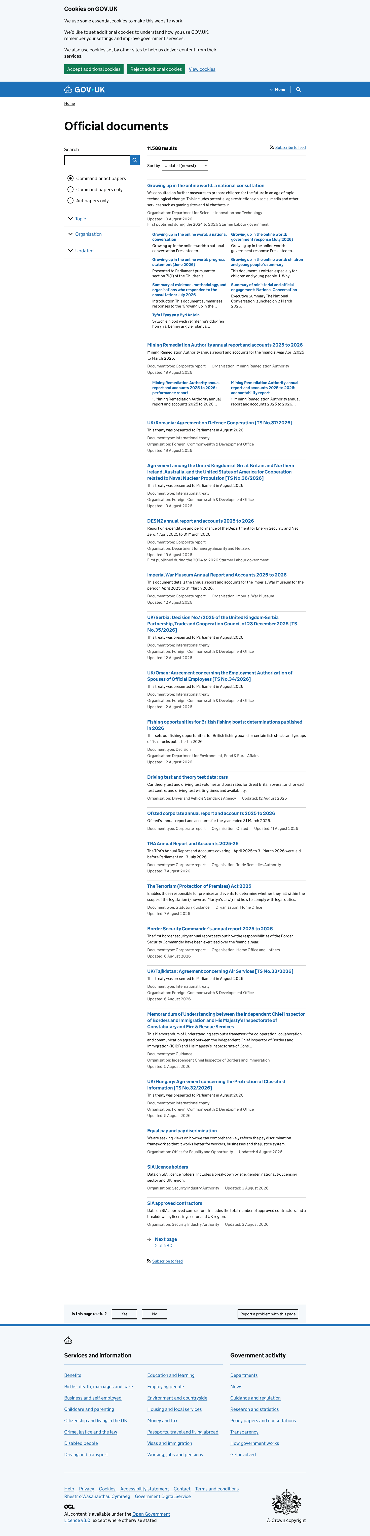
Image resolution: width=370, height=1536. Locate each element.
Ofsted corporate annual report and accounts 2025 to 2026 (211, 813)
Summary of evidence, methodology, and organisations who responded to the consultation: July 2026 (189, 289)
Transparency (244, 1432)
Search (90, 149)
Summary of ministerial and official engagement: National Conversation (264, 287)
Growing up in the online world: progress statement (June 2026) (188, 262)
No (159, 1314)
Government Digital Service (163, 1496)
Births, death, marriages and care (98, 1386)
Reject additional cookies (156, 69)
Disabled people (81, 1443)
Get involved (243, 1454)
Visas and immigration (169, 1443)
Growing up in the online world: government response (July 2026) (262, 237)
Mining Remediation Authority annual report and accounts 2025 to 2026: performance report (186, 387)
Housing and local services (174, 1409)
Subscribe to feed (290, 147)
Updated (84, 251)
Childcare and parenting (89, 1409)
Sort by (153, 165)
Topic (80, 219)
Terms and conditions (217, 1489)
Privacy (86, 1489)
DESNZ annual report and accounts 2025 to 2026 (200, 521)
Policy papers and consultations (263, 1420)
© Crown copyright (286, 1520)
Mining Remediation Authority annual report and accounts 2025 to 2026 (225, 345)
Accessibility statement (144, 1489)
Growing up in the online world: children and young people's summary (267, 262)
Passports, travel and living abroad (182, 1432)
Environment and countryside (177, 1398)
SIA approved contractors (174, 1203)
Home (69, 103)
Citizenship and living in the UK (95, 1420)
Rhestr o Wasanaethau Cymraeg (97, 1496)
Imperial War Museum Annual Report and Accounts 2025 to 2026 (217, 575)
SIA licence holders (167, 1167)
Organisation (88, 234)
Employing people (165, 1386)
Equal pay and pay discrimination (182, 1131)
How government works (254, 1443)
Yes (129, 1314)
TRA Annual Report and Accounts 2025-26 (193, 843)
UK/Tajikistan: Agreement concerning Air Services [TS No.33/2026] (220, 971)
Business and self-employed (93, 1398)
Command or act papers (101, 178)
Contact (182, 1489)
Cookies (107, 1489)
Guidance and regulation (255, 1398)
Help (69, 1489)
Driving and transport (86, 1454)
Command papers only (99, 189)
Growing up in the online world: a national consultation (206, 185)
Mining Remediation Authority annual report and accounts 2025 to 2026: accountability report (265, 387)
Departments (244, 1375)
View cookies (202, 69)
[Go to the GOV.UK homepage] (84, 89)
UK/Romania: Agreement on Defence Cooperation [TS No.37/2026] (219, 423)
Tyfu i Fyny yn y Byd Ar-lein (176, 315)
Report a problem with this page (267, 1314)
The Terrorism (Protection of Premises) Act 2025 (199, 886)
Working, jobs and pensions (175, 1454)
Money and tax (162, 1420)
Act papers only (92, 200)
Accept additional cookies (94, 69)
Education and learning (171, 1375)
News (236, 1386)
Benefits (72, 1375)
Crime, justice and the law (90, 1432)
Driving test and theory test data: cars (187, 777)
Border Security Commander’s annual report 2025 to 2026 (210, 929)
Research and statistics (254, 1409)
